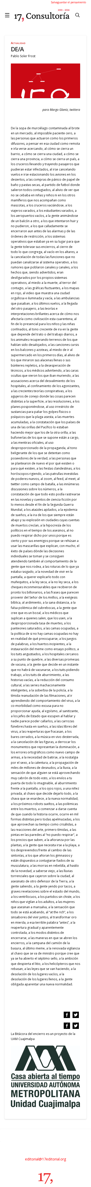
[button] (8, 15)
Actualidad (18, 43)
